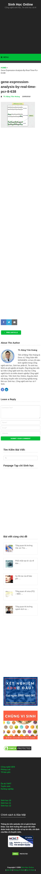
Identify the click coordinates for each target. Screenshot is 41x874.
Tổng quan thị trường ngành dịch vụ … (23, 608)
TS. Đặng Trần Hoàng (11, 96)
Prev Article (12, 332)
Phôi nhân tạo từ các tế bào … (24, 562)
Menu (6, 57)
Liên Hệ (9, 870)
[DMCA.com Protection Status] (17, 752)
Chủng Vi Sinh (18, 870)
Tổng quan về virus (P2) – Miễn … (25, 592)
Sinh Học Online (20, 4)
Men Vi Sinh (30, 870)
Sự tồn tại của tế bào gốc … (23, 577)
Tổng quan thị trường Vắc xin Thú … (23, 547)
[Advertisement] (20, 31)
